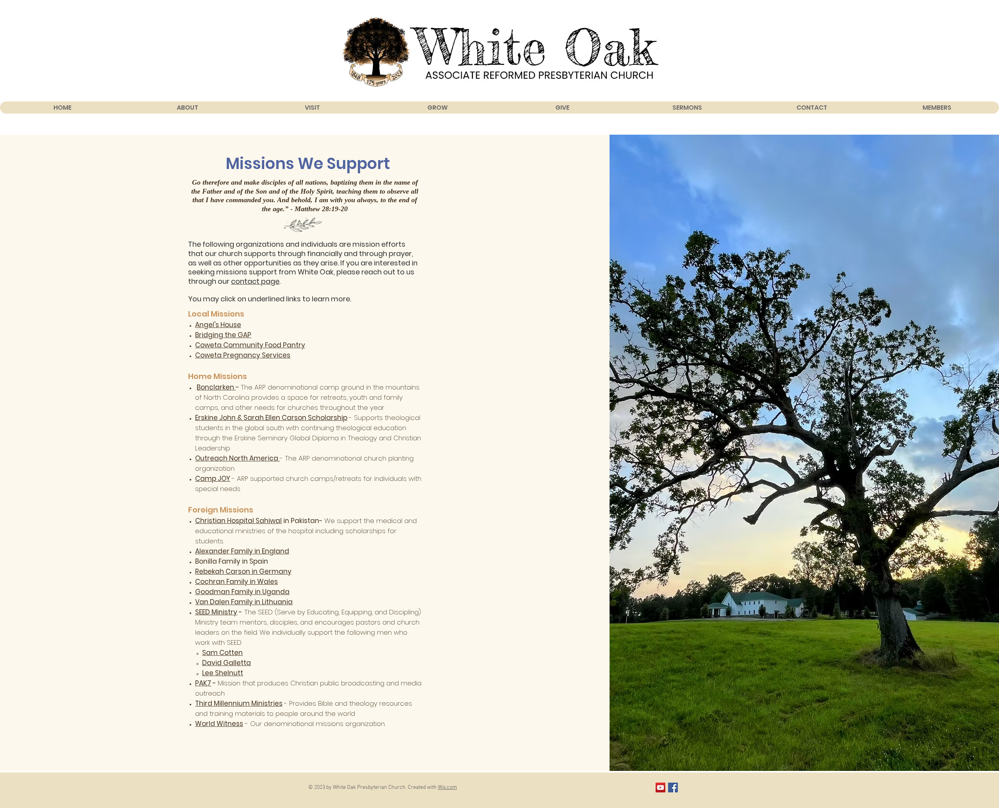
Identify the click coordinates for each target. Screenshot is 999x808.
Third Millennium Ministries (239, 703)
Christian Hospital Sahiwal (238, 520)
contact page (255, 281)
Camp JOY (212, 478)
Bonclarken (216, 387)
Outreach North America (237, 458)
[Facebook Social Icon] (673, 787)
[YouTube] (660, 787)
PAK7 (203, 683)
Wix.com (447, 787)
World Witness (219, 723)
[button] (187, 107)
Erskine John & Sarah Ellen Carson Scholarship (271, 417)
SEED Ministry (216, 612)
